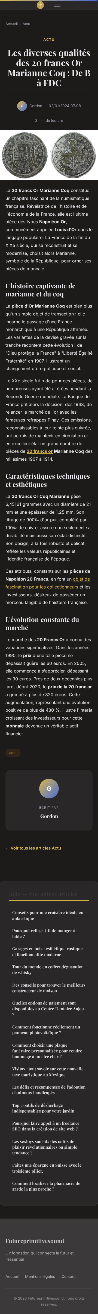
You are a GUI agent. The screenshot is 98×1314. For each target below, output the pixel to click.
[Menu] (57, 5)
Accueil (11, 23)
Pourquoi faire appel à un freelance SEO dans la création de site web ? (45, 1126)
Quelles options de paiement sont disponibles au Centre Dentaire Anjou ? (48, 1008)
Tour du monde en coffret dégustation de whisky (48, 969)
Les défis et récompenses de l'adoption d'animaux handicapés (48, 1089)
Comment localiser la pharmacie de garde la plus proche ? (46, 1186)
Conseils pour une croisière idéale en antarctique (47, 915)
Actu (26, 23)
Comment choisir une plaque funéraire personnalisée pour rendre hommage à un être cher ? (47, 1050)
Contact (69, 1276)
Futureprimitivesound (34, 1240)
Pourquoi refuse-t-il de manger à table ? (43, 933)
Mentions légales (40, 1276)
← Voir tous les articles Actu (33, 848)
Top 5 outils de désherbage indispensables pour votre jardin (43, 1108)
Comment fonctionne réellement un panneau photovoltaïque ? (46, 1029)
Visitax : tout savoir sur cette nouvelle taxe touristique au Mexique (48, 1071)
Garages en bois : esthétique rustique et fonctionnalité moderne (47, 951)
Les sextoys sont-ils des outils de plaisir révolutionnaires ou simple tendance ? (44, 1147)
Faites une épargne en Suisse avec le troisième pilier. (47, 1167)
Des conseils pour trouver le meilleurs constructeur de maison (48, 987)
